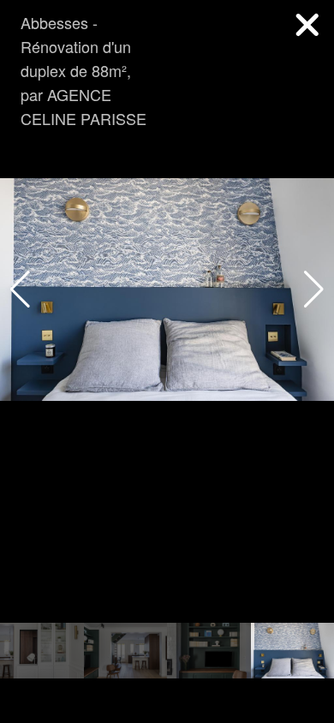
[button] (313, 289)
